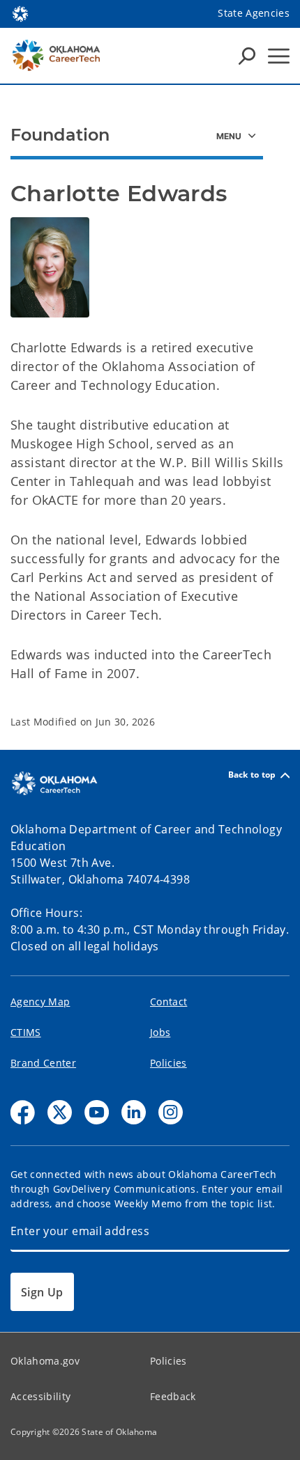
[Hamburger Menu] (279, 56)
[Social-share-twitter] (59, 1112)
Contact (168, 1001)
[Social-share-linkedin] (133, 1112)
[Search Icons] (247, 56)
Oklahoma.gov (45, 1360)
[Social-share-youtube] (96, 1112)
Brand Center (43, 1062)
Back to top (252, 775)
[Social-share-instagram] (170, 1112)
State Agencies (254, 12)
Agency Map (40, 1001)
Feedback (173, 1396)
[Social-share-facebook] (22, 1112)
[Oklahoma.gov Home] (20, 12)
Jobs (160, 1032)
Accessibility (40, 1396)
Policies (168, 1062)
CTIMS (25, 1032)
